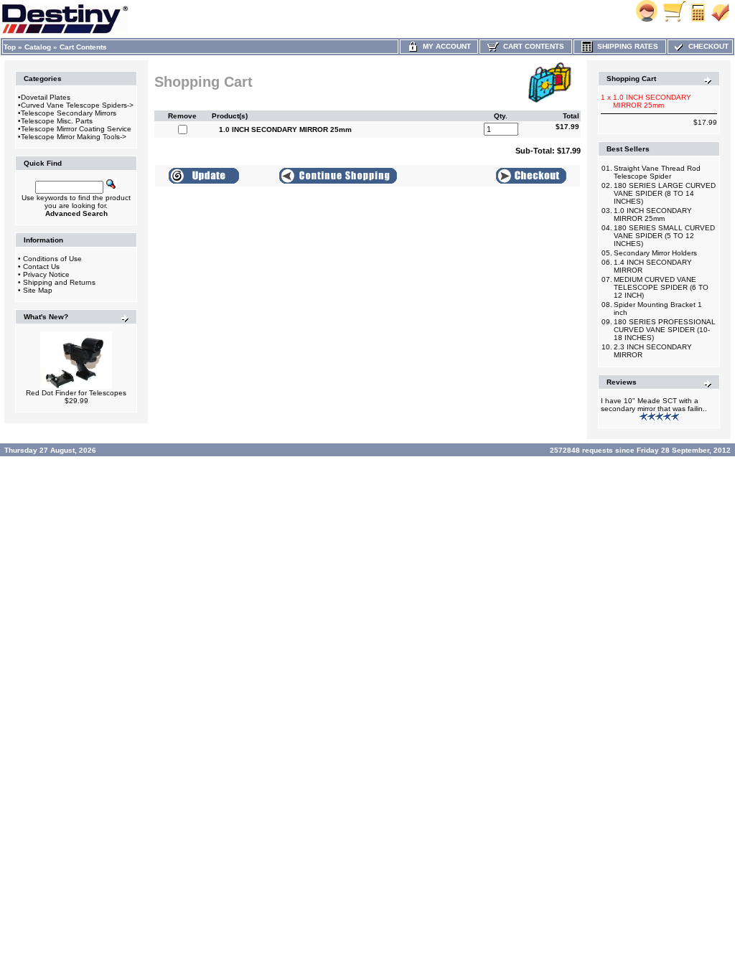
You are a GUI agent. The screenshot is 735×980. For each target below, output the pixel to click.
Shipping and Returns (59, 282)
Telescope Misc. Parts (57, 121)
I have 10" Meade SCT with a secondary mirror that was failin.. (654, 405)
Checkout (706, 46)
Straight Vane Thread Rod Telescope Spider (657, 172)
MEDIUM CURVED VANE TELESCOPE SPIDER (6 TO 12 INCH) (661, 287)
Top (10, 47)
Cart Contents (83, 47)
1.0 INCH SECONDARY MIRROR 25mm (653, 214)
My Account (444, 46)
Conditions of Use (52, 259)
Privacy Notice (46, 274)
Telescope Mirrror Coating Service (76, 129)
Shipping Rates (625, 46)
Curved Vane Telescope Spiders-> (77, 105)
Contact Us (41, 266)
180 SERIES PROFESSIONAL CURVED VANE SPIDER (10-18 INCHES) (665, 329)
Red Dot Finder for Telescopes (76, 393)
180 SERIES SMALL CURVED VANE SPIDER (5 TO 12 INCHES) (664, 236)
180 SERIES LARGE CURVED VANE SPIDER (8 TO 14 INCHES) (665, 193)
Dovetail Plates (45, 97)
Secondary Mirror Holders (655, 253)
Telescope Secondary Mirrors (68, 113)
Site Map (37, 290)
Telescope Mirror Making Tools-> (73, 137)
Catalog (37, 47)
